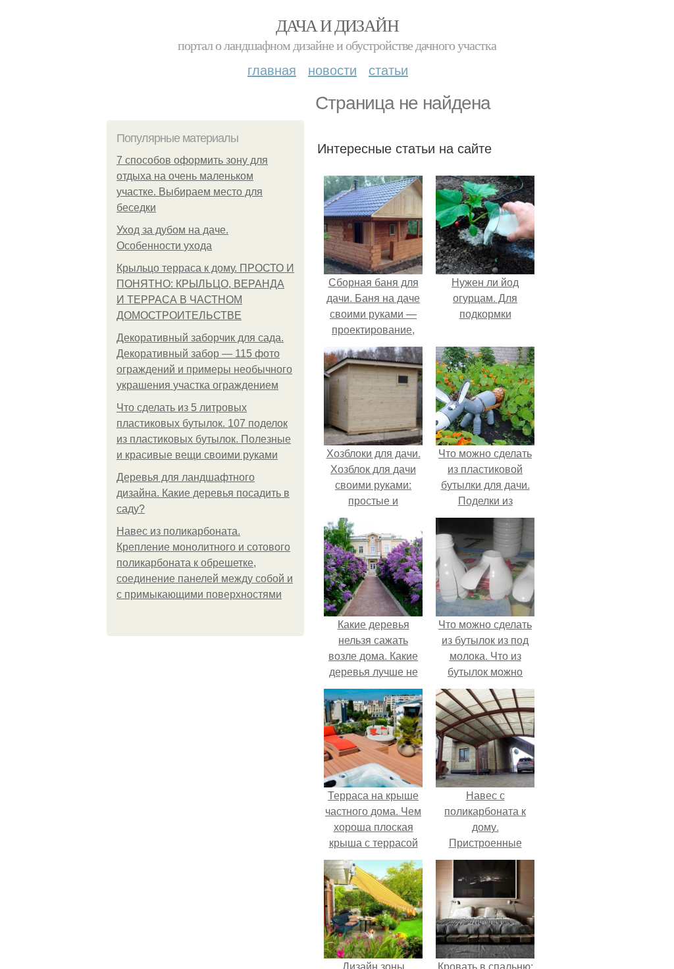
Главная (271, 69)
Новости (332, 69)
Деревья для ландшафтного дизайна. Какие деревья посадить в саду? (203, 493)
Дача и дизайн (337, 25)
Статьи (388, 69)
